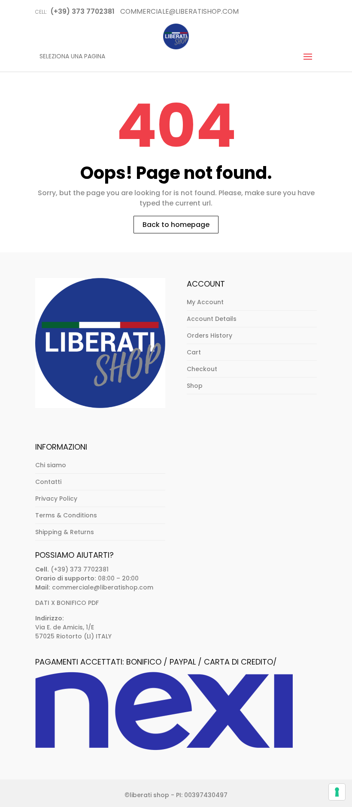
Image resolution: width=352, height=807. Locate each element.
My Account (205, 302)
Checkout (202, 369)
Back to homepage (176, 225)
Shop (195, 385)
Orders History (209, 335)
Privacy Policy (56, 498)
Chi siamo (50, 465)
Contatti (48, 482)
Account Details (212, 318)
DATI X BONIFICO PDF (67, 602)
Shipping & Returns (64, 532)
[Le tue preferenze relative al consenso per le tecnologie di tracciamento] (337, 792)
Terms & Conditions (66, 515)
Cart (194, 352)
